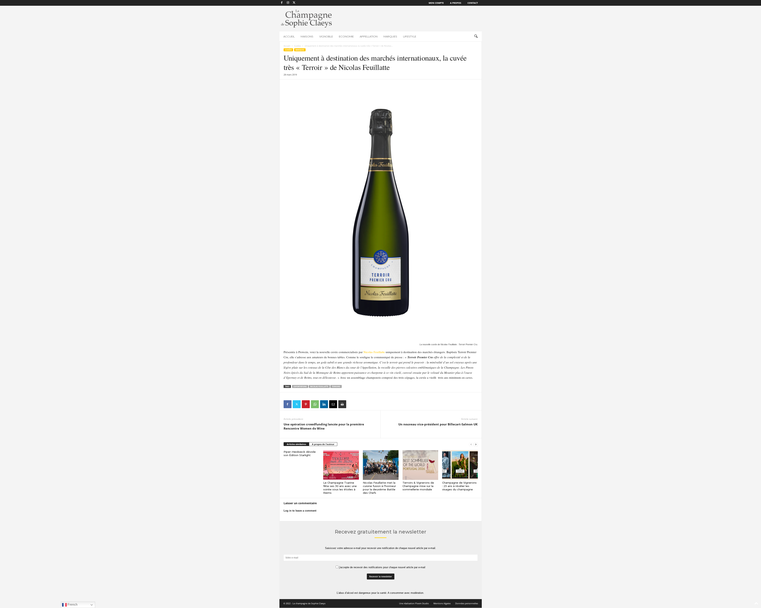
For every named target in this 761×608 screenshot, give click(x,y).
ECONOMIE (346, 36)
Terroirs (336, 386)
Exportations (300, 386)
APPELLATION (369, 36)
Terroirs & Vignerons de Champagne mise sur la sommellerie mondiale (418, 486)
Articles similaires (296, 444)
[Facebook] (281, 3)
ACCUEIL (289, 36)
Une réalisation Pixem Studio (414, 603)
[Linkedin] (324, 404)
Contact (472, 2)
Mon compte (436, 2)
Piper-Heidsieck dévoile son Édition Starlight (300, 453)
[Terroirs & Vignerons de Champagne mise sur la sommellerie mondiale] (420, 465)
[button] (475, 36)
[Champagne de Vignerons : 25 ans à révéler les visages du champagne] (460, 465)
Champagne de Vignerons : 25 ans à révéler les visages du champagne (459, 486)
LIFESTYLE (409, 36)
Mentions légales (442, 603)
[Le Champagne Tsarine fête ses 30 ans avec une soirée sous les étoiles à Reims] (341, 465)
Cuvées (297, 45)
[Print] (342, 404)
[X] (294, 3)
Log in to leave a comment (300, 510)
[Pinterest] (306, 404)
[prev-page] (471, 444)
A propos (455, 2)
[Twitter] (297, 404)
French (72, 604)
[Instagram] (288, 3)
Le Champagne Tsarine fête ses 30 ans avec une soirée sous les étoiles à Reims (340, 487)
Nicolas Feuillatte (374, 352)
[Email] (333, 404)
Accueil (287, 45)
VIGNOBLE (326, 36)
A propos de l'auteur (323, 444)
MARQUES (390, 36)
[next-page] (476, 444)
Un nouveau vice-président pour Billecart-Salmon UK (438, 424)
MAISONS (307, 36)
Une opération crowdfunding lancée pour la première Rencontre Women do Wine (324, 426)
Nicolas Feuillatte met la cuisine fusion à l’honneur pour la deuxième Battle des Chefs (379, 487)
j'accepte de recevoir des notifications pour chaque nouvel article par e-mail (381, 567)
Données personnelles (466, 603)
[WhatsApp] (315, 404)
